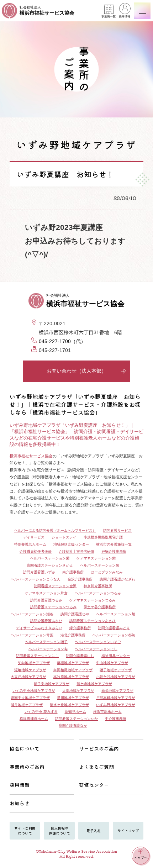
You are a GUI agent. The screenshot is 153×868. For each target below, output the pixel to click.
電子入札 (93, 830)
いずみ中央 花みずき (41, 712)
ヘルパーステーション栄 (49, 558)
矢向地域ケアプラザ (34, 663)
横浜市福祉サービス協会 (31, 456)
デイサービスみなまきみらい (39, 628)
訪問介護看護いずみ (39, 572)
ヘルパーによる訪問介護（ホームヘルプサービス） (55, 530)
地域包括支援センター (71, 544)
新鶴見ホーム (75, 712)
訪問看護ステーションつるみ (53, 607)
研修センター (94, 784)
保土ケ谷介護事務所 (100, 607)
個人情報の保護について (59, 830)
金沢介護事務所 (80, 579)
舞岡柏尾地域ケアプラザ (73, 670)
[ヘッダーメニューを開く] (142, 10)
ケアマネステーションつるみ (92, 600)
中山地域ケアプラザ (112, 663)
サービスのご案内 (99, 748)
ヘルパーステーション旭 (115, 614)
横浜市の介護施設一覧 (114, 544)
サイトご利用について (25, 830)
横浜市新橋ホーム (107, 712)
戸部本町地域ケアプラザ (115, 698)
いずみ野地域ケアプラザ (115, 705)
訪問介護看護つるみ (46, 600)
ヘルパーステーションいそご (98, 642)
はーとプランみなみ (107, 572)
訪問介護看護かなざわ (117, 579)
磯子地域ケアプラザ (116, 670)
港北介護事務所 (72, 635)
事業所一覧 (108, 16)
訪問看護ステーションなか (76, 719)
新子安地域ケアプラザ (51, 684)
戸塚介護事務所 (113, 551)
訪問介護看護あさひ (46, 621)
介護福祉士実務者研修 (76, 551)
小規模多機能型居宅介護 (103, 537)
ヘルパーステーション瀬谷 (32, 614)
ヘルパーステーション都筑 (114, 635)
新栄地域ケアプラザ (117, 691)
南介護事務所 (73, 572)
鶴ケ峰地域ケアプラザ (94, 684)
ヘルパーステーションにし (96, 649)
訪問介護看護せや (74, 614)
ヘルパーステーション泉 (99, 565)
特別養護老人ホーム (30, 544)
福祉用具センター (115, 656)
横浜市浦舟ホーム (34, 719)
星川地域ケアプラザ (73, 698)
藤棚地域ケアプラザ (73, 663)
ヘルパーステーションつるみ (98, 593)
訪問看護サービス (117, 530)
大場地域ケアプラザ (78, 691)
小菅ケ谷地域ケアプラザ (115, 677)
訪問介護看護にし (80, 656)
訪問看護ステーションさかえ (50, 565)
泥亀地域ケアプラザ (30, 670)
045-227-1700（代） (62, 341)
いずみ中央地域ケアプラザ (33, 691)
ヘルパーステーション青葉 (32, 635)
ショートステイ (64, 537)
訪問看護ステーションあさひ (92, 621)
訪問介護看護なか (73, 725)
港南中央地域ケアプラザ (30, 698)
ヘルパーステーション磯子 (46, 642)
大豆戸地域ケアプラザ (28, 677)
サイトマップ (128, 830)
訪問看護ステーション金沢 (55, 586)
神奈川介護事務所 (98, 586)
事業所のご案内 (27, 766)
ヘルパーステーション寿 (48, 649)
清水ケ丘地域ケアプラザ (69, 705)
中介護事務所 (115, 719)
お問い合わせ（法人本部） (76, 371)
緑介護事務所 (80, 628)
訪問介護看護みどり (114, 628)
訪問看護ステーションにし (37, 656)
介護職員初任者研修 (36, 551)
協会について (24, 748)
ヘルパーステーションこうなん (35, 579)
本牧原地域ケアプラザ (71, 677)
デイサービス (33, 537)
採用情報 (124, 16)
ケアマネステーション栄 (96, 558)
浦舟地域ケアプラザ (27, 705)
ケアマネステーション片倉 (46, 593)
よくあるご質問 (96, 766)
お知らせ (20, 803)
